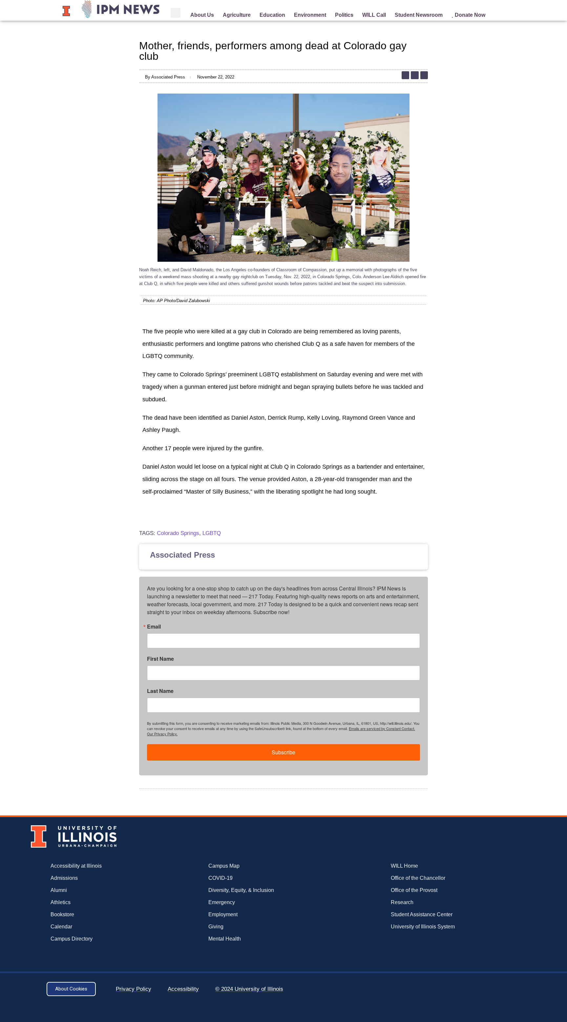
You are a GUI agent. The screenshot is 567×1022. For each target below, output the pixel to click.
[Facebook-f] (424, 75)
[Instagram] (414, 75)
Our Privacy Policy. (162, 733)
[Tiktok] (405, 75)
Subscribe (283, 752)
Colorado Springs (178, 533)
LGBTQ (211, 533)
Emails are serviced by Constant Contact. (382, 728)
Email (154, 626)
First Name (160, 658)
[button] (175, 13)
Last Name (160, 691)
